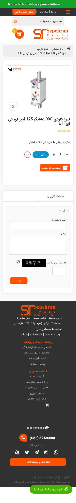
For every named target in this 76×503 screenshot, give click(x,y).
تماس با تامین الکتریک (37, 388)
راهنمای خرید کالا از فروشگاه (37, 347)
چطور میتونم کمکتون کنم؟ (49, 489)
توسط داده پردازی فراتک (26, 482)
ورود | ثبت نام (48, 12)
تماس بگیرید (40, 154)
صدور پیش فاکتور (24, 12)
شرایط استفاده (37, 377)
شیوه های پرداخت (37, 358)
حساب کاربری (37, 393)
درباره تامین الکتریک (37, 382)
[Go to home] (68, 48)
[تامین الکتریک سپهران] (50, 34)
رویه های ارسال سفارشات (37, 353)
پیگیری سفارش (37, 364)
